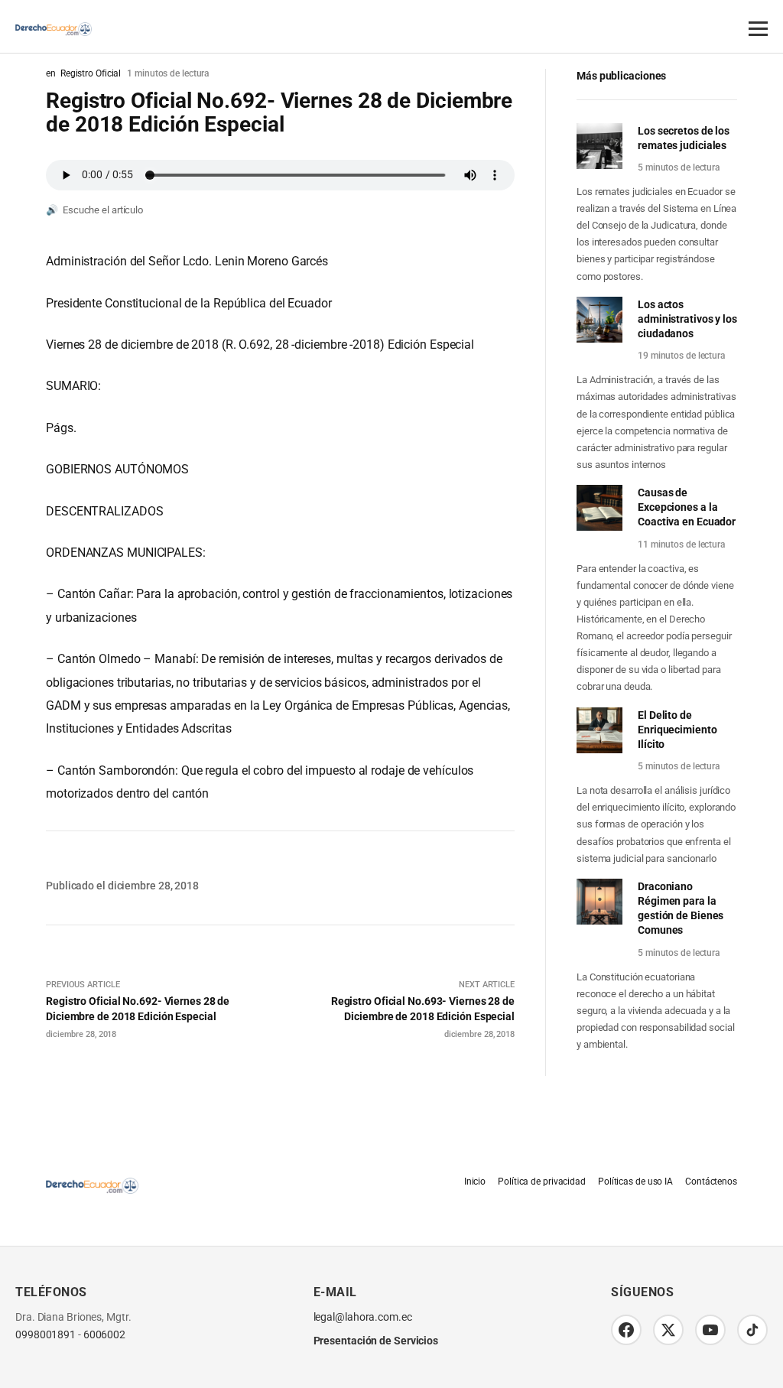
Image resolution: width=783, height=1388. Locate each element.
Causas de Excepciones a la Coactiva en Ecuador (687, 507)
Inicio (475, 1181)
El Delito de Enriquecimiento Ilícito (677, 729)
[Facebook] (626, 1330)
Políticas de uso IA (635, 1181)
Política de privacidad (542, 1181)
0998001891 (45, 1334)
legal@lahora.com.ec (363, 1317)
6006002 (104, 1334)
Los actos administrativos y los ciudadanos (687, 319)
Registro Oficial (90, 73)
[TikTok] (752, 1330)
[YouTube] (710, 1330)
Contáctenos (711, 1181)
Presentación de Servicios (376, 1340)
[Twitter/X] (668, 1330)
